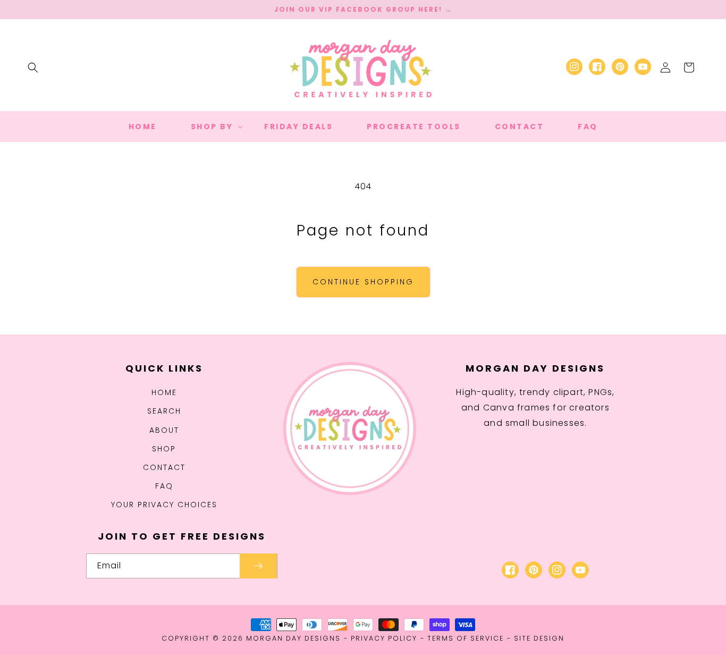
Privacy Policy (384, 638)
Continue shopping (363, 281)
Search (164, 411)
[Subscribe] (258, 565)
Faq (164, 486)
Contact (164, 467)
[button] (33, 67)
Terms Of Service (465, 638)
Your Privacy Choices (164, 504)
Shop (164, 448)
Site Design (539, 638)
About (164, 430)
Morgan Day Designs (293, 638)
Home (164, 392)
